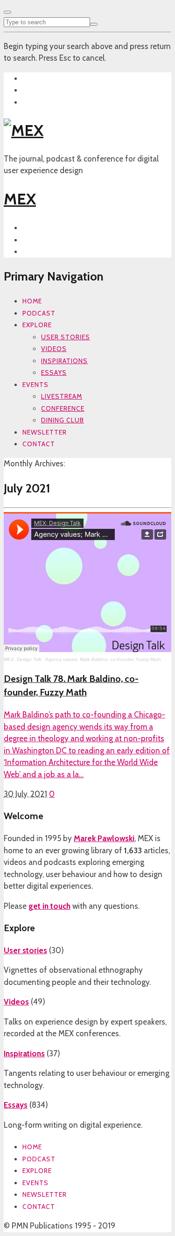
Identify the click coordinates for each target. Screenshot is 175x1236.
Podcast (39, 313)
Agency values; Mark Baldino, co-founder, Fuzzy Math (103, 659)
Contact (38, 444)
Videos (54, 348)
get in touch (49, 906)
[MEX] (23, 130)
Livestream (61, 396)
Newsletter (44, 432)
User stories (65, 337)
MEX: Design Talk (23, 659)
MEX (20, 199)
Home (32, 301)
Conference (62, 408)
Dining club (62, 420)
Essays (54, 372)
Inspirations (64, 361)
